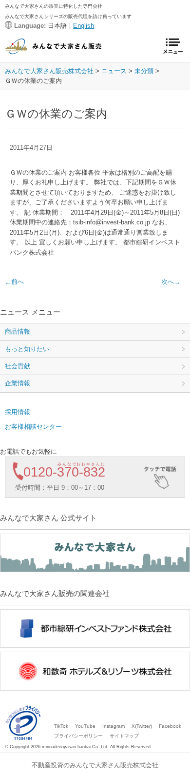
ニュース (114, 71)
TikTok (61, 726)
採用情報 (17, 412)
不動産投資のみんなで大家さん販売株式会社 (95, 765)
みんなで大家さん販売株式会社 (49, 71)
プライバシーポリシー (78, 735)
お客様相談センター (33, 426)
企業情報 (17, 383)
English (83, 25)
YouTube (85, 726)
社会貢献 (17, 366)
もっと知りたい (27, 349)
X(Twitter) (142, 726)
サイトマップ (124, 735)
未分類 (143, 71)
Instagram (113, 726)
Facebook (170, 726)
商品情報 (17, 331)
